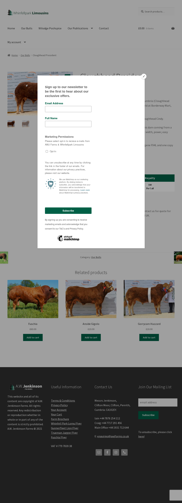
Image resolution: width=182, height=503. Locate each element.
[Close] (143, 76)
